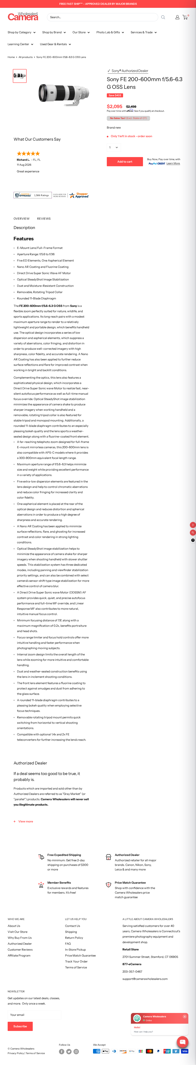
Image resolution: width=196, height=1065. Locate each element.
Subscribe (20, 1026)
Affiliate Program (19, 955)
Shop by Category (19, 32)
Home (11, 57)
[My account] (177, 17)
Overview (21, 218)
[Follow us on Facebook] (61, 1051)
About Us (14, 926)
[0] (185, 17)
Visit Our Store (17, 932)
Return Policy (74, 938)
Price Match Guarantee (80, 955)
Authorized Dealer (20, 943)
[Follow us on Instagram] (76, 1051)
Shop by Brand (52, 32)
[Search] (163, 17)
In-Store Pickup (75, 949)
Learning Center (18, 44)
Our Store (79, 32)
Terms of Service (76, 967)
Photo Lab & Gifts (108, 32)
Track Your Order (76, 961)
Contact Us (72, 926)
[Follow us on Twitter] (69, 1051)
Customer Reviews (20, 949)
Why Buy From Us (20, 938)
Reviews (44, 218)
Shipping (71, 932)
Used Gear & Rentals (53, 44)
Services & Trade (142, 32)
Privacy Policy (16, 1053)
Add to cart (124, 161)
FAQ (68, 943)
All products (26, 57)
